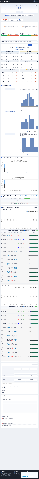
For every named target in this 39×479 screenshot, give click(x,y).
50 (4, 388)
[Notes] (36, 5)
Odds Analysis (13, 15)
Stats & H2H (8, 15)
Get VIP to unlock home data (10, 88)
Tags (4, 390)
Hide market (10, 383)
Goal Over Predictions (17, 475)
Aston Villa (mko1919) (9, 7)
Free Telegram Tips (24, 476)
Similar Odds (24, 15)
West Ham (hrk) (30, 7)
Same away (21, 306)
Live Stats (19, 15)
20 (2, 388)
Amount (3, 387)
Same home (22, 198)
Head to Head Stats (29, 478)
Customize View (27, 198)
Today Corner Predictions (17, 474)
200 (8, 388)
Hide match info (5, 383)
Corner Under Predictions (17, 478)
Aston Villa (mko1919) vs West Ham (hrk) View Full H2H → (28, 196)
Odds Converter (30, 15)
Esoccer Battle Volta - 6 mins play (21, 47)
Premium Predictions (17, 473)
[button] (6, 363)
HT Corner (35, 207)
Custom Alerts (31, 476)
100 (6, 388)
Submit (3, 392)
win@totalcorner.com (8, 475)
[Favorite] (35, 5)
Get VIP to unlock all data (19, 49)
